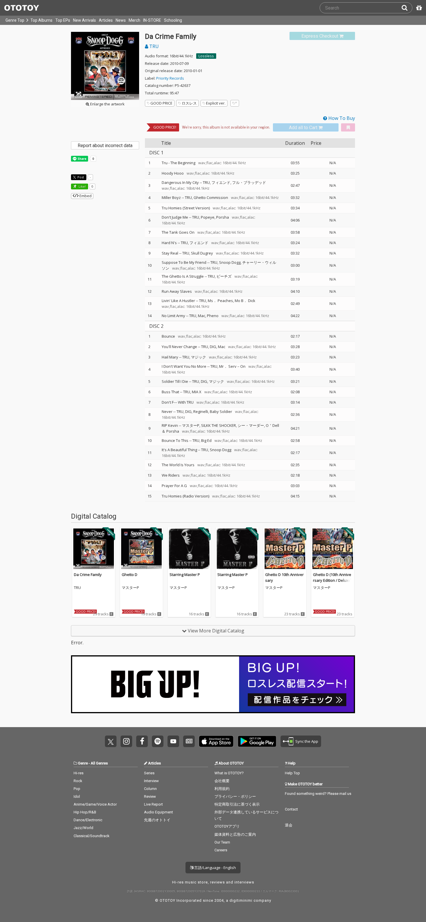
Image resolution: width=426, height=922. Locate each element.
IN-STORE (152, 20)
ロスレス (189, 103)
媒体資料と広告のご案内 (235, 834)
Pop (77, 788)
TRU (153, 46)
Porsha (222, 217)
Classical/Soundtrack (92, 836)
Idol (77, 796)
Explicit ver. (215, 103)
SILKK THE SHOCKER (218, 425)
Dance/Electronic (88, 820)
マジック (198, 357)
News (121, 20)
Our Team (222, 842)
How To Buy (341, 118)
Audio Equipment (158, 812)
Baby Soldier (221, 411)
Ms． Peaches (220, 300)
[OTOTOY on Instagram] (126, 741)
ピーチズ (224, 276)
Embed (85, 195)
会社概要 (222, 781)
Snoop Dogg (230, 262)
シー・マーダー (251, 425)
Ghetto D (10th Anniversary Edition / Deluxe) (332, 577)
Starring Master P (185, 574)
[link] (322, 36)
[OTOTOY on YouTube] (173, 741)
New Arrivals (84, 20)
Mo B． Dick (245, 300)
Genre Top (15, 20)
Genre (83, 763)
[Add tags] (234, 103)
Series (149, 773)
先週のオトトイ (157, 820)
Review (150, 796)
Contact (291, 809)
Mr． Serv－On (232, 366)
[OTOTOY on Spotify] (157, 741)
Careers (220, 850)
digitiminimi (241, 900)
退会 (288, 825)
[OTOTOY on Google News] (189, 741)
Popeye (207, 217)
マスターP (190, 425)
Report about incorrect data (105, 145)
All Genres (99, 763)
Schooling (173, 20)
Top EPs (62, 20)
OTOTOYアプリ (227, 826)
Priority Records (170, 78)
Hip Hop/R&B (85, 812)
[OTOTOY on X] (110, 741)
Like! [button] (82, 186)
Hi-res (78, 773)
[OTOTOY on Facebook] (142, 741)
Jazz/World (83, 828)
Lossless (206, 55)
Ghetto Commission (211, 197)
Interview (151, 781)
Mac (201, 315)
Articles (106, 20)
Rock (78, 781)
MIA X (196, 391)
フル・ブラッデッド (249, 182)
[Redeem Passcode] (418, 8)
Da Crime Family (88, 574)
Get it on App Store (216, 741)
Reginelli (200, 411)
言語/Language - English (214, 867)
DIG (213, 346)
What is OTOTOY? (229, 773)
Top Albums (41, 20)
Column (150, 788)
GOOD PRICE (161, 103)
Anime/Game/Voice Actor (95, 804)
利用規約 (222, 788)
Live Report (153, 804)
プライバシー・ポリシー (235, 796)
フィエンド (221, 182)
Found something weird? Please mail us (318, 793)
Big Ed (206, 440)
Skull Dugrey (202, 253)
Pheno (213, 315)
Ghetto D (129, 574)
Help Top (292, 773)
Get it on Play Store (257, 741)
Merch (134, 20)
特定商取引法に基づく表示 (237, 804)
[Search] (407, 8)
